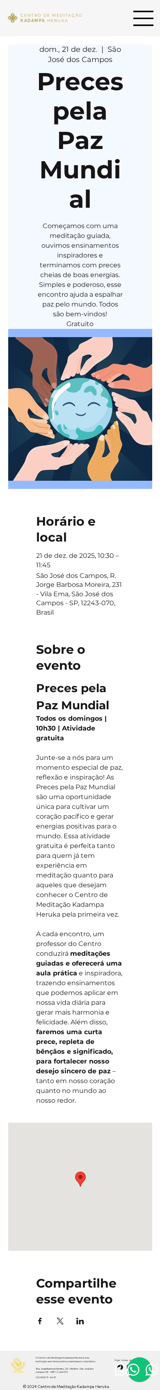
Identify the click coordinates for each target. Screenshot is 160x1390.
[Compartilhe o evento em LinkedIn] (80, 1321)
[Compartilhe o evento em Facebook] (40, 1321)
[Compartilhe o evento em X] (60, 1321)
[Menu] (143, 18)
